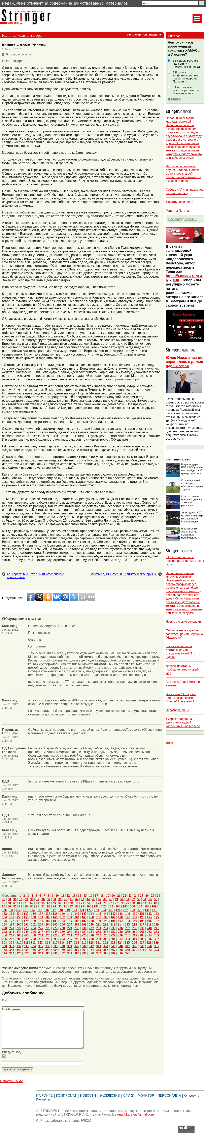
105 (125, 906)
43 (82, 899)
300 (105, 939)
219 (156, 924)
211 (98, 924)
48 (110, 899)
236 (120, 928)
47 (105, 899)
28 (158, 895)
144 (91, 913)
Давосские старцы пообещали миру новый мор (182, 669)
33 (26, 899)
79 (127, 902)
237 (127, 928)
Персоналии (169, 1095)
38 (54, 899)
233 (98, 928)
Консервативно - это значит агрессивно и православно (35, 575)
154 (4, 917)
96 (65, 906)
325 (127, 942)
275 (84, 935)
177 (11, 921)
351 (156, 946)
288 (18, 939)
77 (116, 902)
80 (133, 902)
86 (9, 906)
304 (134, 939)
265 (11, 935)
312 (33, 942)
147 (113, 913)
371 (142, 949)
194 (134, 921)
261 (142, 931)
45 (93, 899)
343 (98, 946)
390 (120, 953)
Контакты (43, 1099)
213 (112, 924)
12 (68, 895)
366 (105, 949)
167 (98, 917)
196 (149, 921)
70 (76, 902)
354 (18, 949)
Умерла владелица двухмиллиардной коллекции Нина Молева (183, 722)
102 (103, 906)
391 (127, 953)
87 (14, 906)
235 (113, 928)
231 (84, 928)
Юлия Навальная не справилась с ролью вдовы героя (184, 362)
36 (43, 899)
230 (76, 928)
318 (76, 942)
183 (55, 921)
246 (33, 931)
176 (4, 921)
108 (146, 906)
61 (26, 902)
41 (71, 899)
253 (84, 931)
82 (144, 902)
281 (127, 935)
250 (62, 931)
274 (76, 935)
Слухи (128, 1095)
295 (69, 939)
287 (11, 939)
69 (71, 902)
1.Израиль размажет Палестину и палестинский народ (186, 63)
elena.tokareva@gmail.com (134, 1114)
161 (55, 917)
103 (110, 906)
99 (82, 906)
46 (99, 899)
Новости (88, 1095)
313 (40, 942)
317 (69, 942)
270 (47, 935)
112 (18, 910)
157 (26, 917)
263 (156, 931)
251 (69, 931)
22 (124, 895)
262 (149, 931)
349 (142, 946)
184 (62, 921)
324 (120, 942)
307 (156, 939)
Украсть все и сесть (180, 201)
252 (76, 931)
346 (120, 946)
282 (134, 935)
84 (155, 902)
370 (134, 949)
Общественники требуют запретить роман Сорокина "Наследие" (184, 634)
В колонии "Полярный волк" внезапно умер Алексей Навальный (181, 697)
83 (150, 902)
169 (113, 917)
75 (105, 902)
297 (84, 939)
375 (11, 953)
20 (113, 895)
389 (113, 953)
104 (117, 906)
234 (105, 928)
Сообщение (11, 1009)
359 (55, 949)
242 (4, 931)
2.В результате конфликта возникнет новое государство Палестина (187, 77)
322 (105, 942)
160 (47, 917)
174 (149, 917)
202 (33, 924)
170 (120, 917)
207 (69, 924)
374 (4, 953)
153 (156, 913)
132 (4, 913)
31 (14, 899)
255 (98, 931)
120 (74, 910)
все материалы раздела (144, 34)
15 (85, 895)
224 (33, 928)
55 (150, 899)
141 (69, 913)
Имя (5, 1000)
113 (25, 910)
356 (33, 949)
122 (89, 910)
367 (113, 949)
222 (18, 928)
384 (76, 953)
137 (40, 913)
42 (76, 899)
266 (18, 935)
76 (110, 902)
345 (113, 946)
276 (91, 935)
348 (134, 946)
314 (47, 942)
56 (155, 899)
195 (142, 921)
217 (141, 924)
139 (55, 913)
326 (134, 942)
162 (62, 917)
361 (69, 949)
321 (98, 942)
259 (127, 931)
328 (149, 942)
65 (48, 902)
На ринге (44, 1095)
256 (105, 931)
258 (120, 931)
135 (26, 913)
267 (26, 935)
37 (48, 899)
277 (98, 935)
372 (149, 949)
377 (26, 953)
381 (55, 953)
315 (55, 942)
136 (33, 913)
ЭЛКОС (86, 1120)
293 (55, 939)
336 (47, 946)
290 (33, 939)
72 (88, 902)
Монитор (146, 1095)
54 (144, 899)
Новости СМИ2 (11, 1081)
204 (47, 924)
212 (105, 924)
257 (113, 931)
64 (43, 902)
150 (134, 913)
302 (120, 939)
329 (156, 942)
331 (11, 946)
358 (47, 949)
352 (4, 949)
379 (40, 953)
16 (90, 895)
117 (53, 910)
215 (127, 924)
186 (76, 921)
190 (105, 921)
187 (84, 921)
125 (110, 910)
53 (138, 899)
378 (33, 953)
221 (11, 928)
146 (105, 913)
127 (125, 910)
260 (134, 931)
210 (91, 924)
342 (91, 946)
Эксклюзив (109, 1095)
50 (122, 899)
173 (142, 917)
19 (107, 895)
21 (119, 895)
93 (48, 906)
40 (65, 899)
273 (69, 935)
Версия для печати (18, 54)
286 (4, 939)
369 (127, 949)
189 (98, 921)
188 (91, 921)
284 (149, 935)
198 (4, 924)
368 (120, 949)
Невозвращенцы (177, 710)
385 (84, 953)
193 (127, 921)
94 (54, 906)
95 (60, 906)
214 (120, 924)
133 (11, 913)
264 (4, 935)
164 (76, 917)
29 (3, 899)
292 (47, 939)
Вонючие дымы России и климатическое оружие (123, 574)
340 (76, 946)
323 (112, 942)
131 (154, 910)
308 (4, 942)
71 (82, 902)
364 (91, 949)
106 (132, 906)
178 (18, 921)
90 (31, 906)
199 (11, 924)
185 (69, 921)
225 (40, 928)
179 (26, 921)
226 (47, 928)
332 (18, 946)
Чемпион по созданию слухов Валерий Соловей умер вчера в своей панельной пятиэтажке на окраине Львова (183, 173)
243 (11, 931)
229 (69, 928)
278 (105, 935)
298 (91, 939)
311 (26, 942)
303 (127, 939)
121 (81, 910)
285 (156, 935)
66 (54, 902)
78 (122, 902)
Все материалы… (182, 219)
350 (149, 946)
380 (47, 953)
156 (18, 917)
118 (60, 910)
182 (47, 921)
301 (113, 939)
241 (156, 928)
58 (9, 902)
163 (69, 917)
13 (73, 895)
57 (3, 902)
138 (47, 913)
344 (105, 946)
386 (91, 953)
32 (20, 899)
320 (91, 942)
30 (9, 899)
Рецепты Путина (177, 210)
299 (98, 939)
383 (69, 953)
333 (26, 946)
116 (46, 910)
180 (33, 921)
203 (40, 924)
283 (142, 935)
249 (55, 931)
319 (83, 942)
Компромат (66, 1095)
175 (156, 917)
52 (133, 899)
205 (55, 924)
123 (96, 910)
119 (67, 910)
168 (105, 917)
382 (62, 953)
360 (62, 949)
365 (98, 949)
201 (26, 924)
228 (62, 928)
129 (139, 910)
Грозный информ (126, 379)
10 (57, 895)
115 (39, 910)
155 (11, 917)
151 (142, 913)
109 (154, 906)
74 (99, 902)
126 (118, 910)
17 (96, 895)
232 (91, 928)
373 (156, 949)
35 (37, 899)
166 (91, 917)
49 (116, 899)
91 (37, 906)
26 (147, 895)
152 (149, 913)
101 (96, 906)
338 (62, 946)
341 (84, 946)
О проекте (191, 1095)
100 (89, 906)
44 (88, 899)
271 (55, 935)
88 (20, 906)
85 (3, 906)
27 (152, 895)
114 (32, 910)
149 (127, 913)
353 (11, 949)
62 (31, 902)
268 (33, 935)
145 (98, 913)
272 (62, 935)
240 (149, 928)
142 (76, 913)
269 (40, 935)
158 (33, 917)
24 (135, 895)
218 (149, 924)
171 (127, 917)
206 (62, 924)
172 (134, 917)
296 (76, 939)
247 (40, 931)
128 (132, 910)
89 (26, 906)
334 (33, 946)
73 (93, 902)
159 (40, 917)
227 (55, 928)
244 (18, 931)
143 (84, 913)
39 (60, 899)
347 (127, 946)
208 (76, 924)
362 (76, 949)
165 (84, 917)
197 (156, 921)
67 (60, 902)
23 (130, 895)
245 (26, 931)
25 (141, 895)
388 (105, 953)
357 (40, 949)
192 (120, 921)
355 (26, 949)
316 (62, 942)
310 (18, 942)
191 (113, 921)
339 (69, 946)
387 (98, 953)
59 (14, 902)
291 (40, 939)
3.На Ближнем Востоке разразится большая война (186, 90)
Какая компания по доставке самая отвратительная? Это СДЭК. (180, 651)
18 (102, 895)
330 (4, 946)
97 (71, 906)
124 (103, 910)
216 (134, 924)
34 (31, 899)
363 (84, 949)
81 (138, 902)
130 (147, 910)
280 (120, 935)
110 (4, 910)
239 (142, 928)
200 (18, 924)
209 (84, 924)
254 (91, 931)
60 (20, 902)
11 (62, 895)
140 (62, 913)
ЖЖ (176, 280)
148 (120, 913)
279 (113, 935)
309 (11, 942)
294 (62, 939)
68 (65, 902)
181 (40, 921)
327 (141, 942)
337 (55, 946)
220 (4, 928)
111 (11, 910)
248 (47, 931)
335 (40, 946)
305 (142, 939)
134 (18, 913)
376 (18, 953)
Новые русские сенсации (183, 621)
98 (76, 906)
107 (139, 906)
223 (26, 928)
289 (26, 939)
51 (127, 899)
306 (149, 939)
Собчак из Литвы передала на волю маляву (184, 191)
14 (79, 895)
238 (134, 928)
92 (43, 906)
